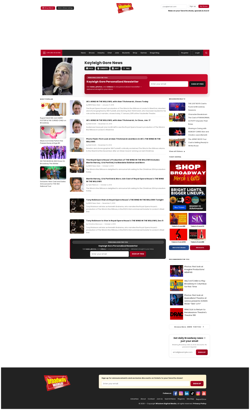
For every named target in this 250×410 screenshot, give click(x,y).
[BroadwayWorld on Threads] (198, 393)
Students (126, 53)
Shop (135, 53)
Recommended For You (179, 259)
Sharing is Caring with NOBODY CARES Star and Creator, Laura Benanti (198, 131)
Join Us (160, 399)
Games (143, 53)
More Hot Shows (179, 248)
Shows (92, 53)
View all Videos (176, 151)
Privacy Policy (199, 403)
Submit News (170, 399)
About (143, 399)
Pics (91, 68)
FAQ (128, 68)
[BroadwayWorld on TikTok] (192, 393)
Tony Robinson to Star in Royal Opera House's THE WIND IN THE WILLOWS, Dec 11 (124, 220)
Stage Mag (154, 53)
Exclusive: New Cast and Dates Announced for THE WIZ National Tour (53, 177)
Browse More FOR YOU (187, 327)
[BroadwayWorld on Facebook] (175, 393)
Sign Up (197, 383)
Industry (101, 53)
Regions (181, 399)
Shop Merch (49, 8)
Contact (151, 399)
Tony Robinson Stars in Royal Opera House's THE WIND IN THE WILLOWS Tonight (125, 199)
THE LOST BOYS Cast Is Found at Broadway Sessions (197, 106)
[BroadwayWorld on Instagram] (181, 393)
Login (197, 53)
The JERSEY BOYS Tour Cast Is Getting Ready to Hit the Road (198, 142)
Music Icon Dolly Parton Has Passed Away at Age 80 (51, 135)
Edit (117, 68)
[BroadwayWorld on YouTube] (204, 393)
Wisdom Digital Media (166, 403)
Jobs (117, 53)
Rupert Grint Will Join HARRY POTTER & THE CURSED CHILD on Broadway (53, 114)
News (83, 53)
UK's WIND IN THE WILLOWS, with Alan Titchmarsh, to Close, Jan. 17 (118, 120)
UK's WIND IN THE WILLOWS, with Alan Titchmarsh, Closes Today (117, 101)
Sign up (202, 352)
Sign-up (193, 6)
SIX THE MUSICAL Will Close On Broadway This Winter (52, 156)
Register (184, 53)
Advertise (134, 399)
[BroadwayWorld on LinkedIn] (186, 393)
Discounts (200, 248)
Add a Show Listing (65, 8)
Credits (104, 68)
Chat (110, 53)
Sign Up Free (197, 84)
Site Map (190, 399)
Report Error (201, 399)
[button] (206, 53)
